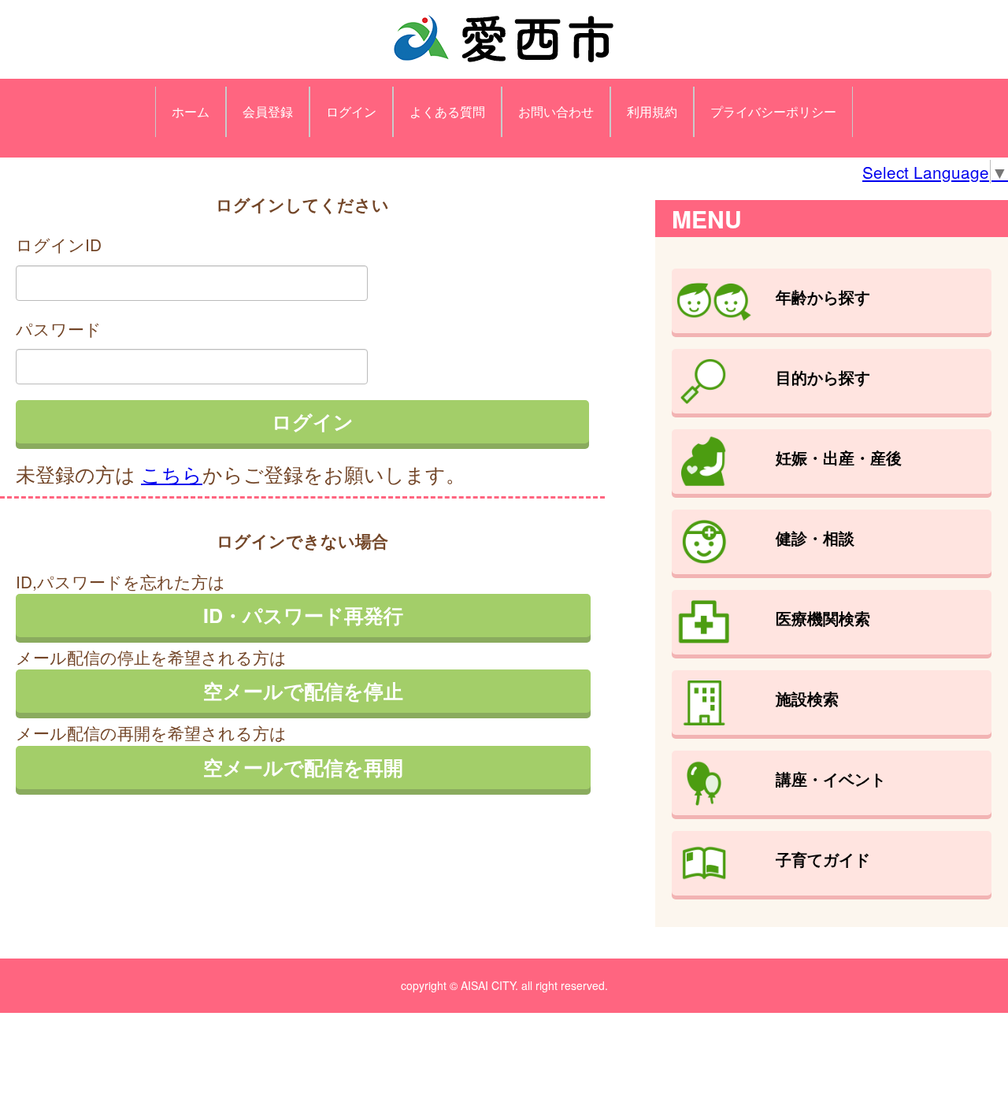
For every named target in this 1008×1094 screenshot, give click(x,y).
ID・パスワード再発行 (303, 615)
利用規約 (652, 111)
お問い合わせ (556, 111)
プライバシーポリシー (773, 111)
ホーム (190, 111)
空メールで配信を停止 (303, 691)
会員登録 (268, 111)
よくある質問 (447, 111)
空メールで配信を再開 (303, 767)
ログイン (351, 111)
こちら (171, 473)
